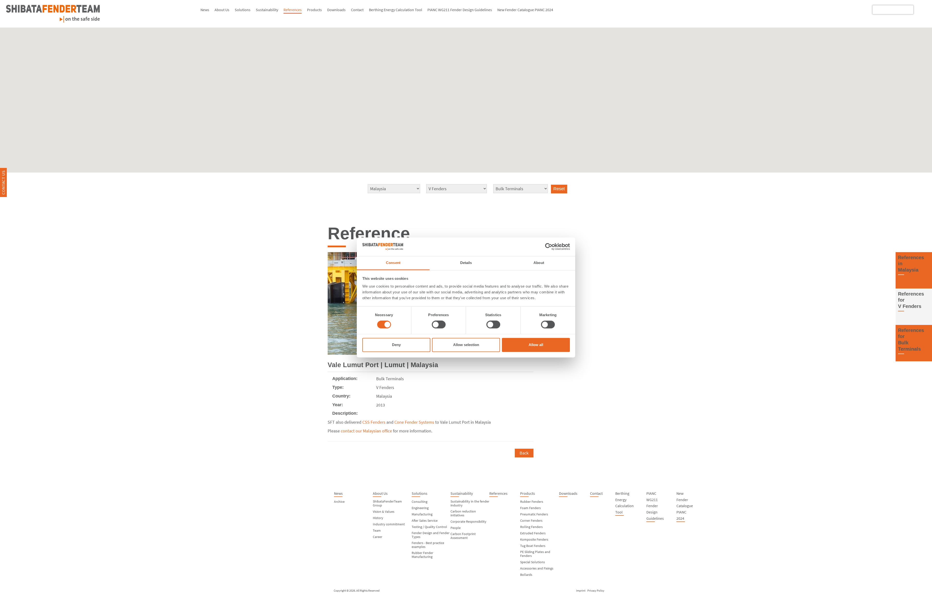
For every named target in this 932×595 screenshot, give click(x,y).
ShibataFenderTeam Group (387, 503)
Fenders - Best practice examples (428, 545)
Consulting (419, 502)
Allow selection (466, 345)
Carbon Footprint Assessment (463, 536)
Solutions (242, 9)
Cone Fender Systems (414, 422)
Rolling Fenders (531, 527)
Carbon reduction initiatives (463, 513)
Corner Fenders (531, 520)
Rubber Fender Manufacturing (422, 555)
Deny (396, 345)
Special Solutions (532, 562)
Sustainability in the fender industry (469, 503)
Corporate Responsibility (468, 521)
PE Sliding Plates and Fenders (535, 554)
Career (377, 537)
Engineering (420, 508)
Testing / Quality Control (429, 527)
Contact (357, 9)
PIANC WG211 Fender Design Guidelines (459, 9)
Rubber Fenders (531, 502)
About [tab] (538, 263)
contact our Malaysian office (366, 431)
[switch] (439, 325)
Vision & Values (383, 511)
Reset (559, 188)
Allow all (536, 345)
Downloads (336, 9)
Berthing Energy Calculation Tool (395, 9)
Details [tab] (466, 263)
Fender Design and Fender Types (430, 535)
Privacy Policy (595, 590)
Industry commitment (389, 524)
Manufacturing (422, 514)
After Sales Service (425, 520)
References (292, 9)
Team (377, 530)
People (455, 528)
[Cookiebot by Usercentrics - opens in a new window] (548, 246)
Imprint (580, 590)
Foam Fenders (530, 508)
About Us (222, 9)
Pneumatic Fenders (534, 514)
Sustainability (267, 9)
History (378, 518)
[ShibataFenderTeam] (98, 14)
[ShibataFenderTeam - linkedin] (920, 9)
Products (314, 9)
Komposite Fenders (534, 539)
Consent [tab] (393, 263)
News (204, 9)
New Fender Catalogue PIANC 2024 (525, 9)
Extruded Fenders (533, 533)
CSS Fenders (373, 422)
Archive (339, 502)
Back (524, 453)
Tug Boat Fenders (532, 546)
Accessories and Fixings (536, 568)
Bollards (526, 575)
